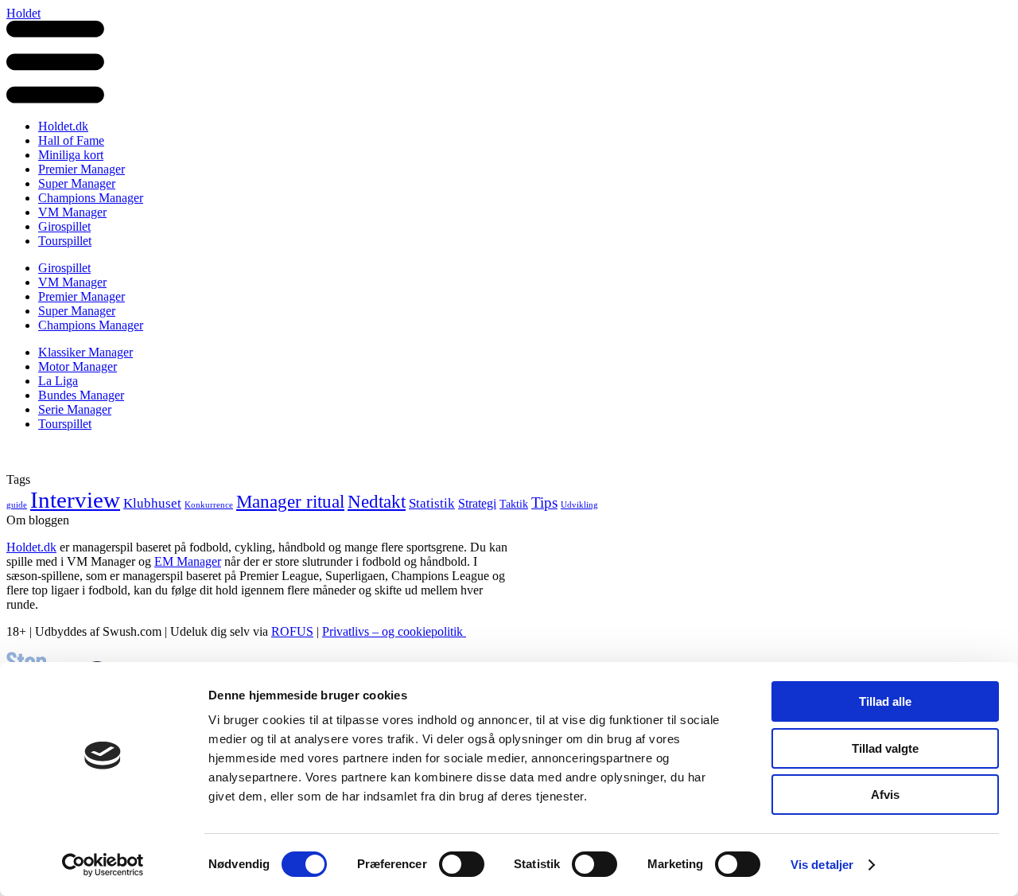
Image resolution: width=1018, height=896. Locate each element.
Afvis (885, 794)
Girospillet (64, 226)
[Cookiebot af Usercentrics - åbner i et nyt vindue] (103, 865)
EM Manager (187, 561)
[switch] (461, 864)
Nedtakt (377, 501)
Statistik (432, 503)
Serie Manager (74, 409)
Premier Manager (81, 169)
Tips (544, 502)
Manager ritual (290, 502)
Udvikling (579, 505)
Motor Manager (77, 366)
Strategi (477, 503)
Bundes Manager (81, 395)
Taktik (513, 504)
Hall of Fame (71, 140)
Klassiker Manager (85, 352)
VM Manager (72, 212)
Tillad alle (885, 701)
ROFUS (292, 631)
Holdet (23, 13)
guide (16, 505)
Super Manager (76, 183)
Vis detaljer (822, 864)
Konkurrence (209, 505)
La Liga (58, 381)
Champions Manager (90, 198)
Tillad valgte (885, 748)
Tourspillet (64, 240)
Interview (75, 499)
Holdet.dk (63, 126)
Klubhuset (152, 503)
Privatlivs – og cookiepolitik (394, 631)
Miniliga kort (70, 155)
